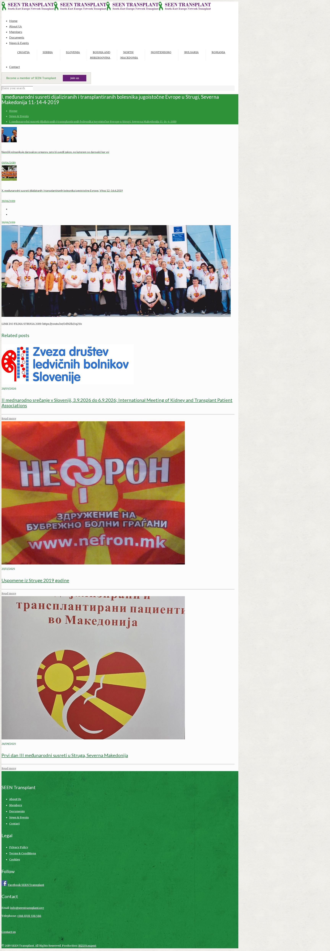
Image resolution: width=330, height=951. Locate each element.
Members (15, 805)
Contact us (9, 932)
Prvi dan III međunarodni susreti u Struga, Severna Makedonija (65, 755)
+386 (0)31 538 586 (29, 916)
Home (13, 111)
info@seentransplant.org (27, 908)
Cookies (14, 859)
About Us (15, 799)
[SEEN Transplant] (106, 9)
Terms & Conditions (22, 853)
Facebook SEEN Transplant (26, 885)
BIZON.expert (87, 945)
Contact (14, 823)
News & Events (19, 116)
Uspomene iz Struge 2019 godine (35, 580)
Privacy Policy (18, 847)
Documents (17, 811)
